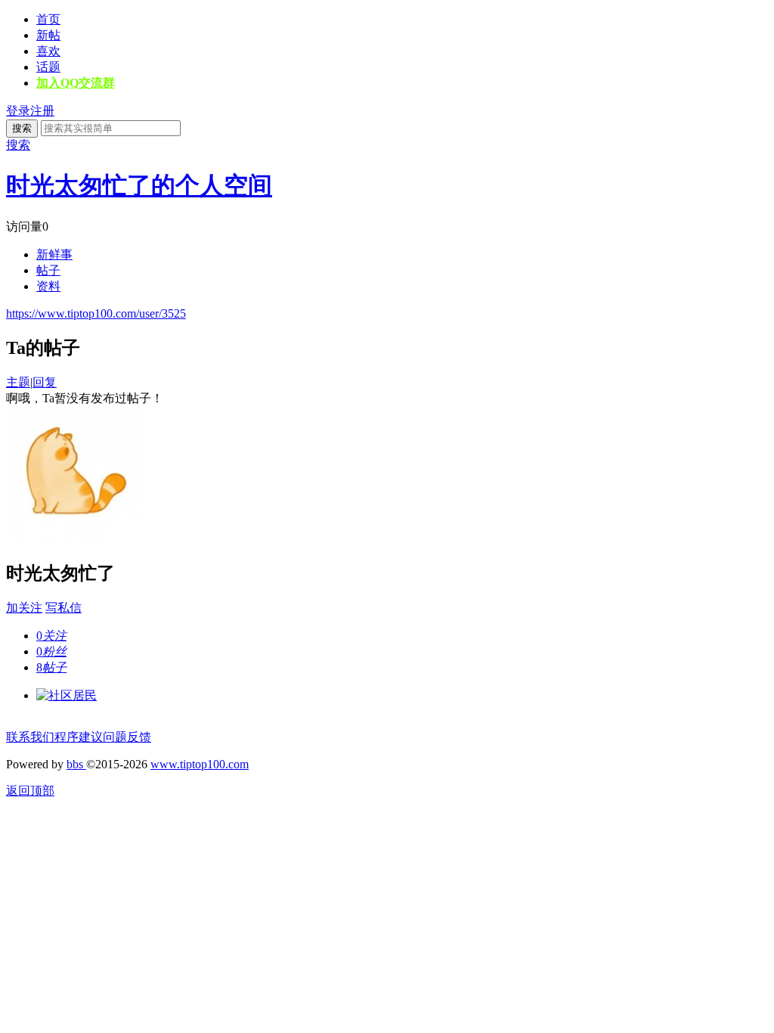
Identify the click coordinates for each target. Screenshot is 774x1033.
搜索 (22, 128)
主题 (18, 382)
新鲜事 (54, 254)
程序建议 (78, 737)
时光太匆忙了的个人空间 (139, 185)
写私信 (63, 607)
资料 (48, 286)
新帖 (48, 35)
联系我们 (30, 737)
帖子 (48, 270)
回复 (45, 382)
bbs (76, 764)
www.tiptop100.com (199, 764)
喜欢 (48, 51)
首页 (48, 19)
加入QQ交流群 (75, 82)
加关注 (24, 607)
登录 (18, 110)
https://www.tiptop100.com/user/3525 (96, 313)
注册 (42, 110)
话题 (48, 66)
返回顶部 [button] (30, 790)
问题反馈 (127, 737)
